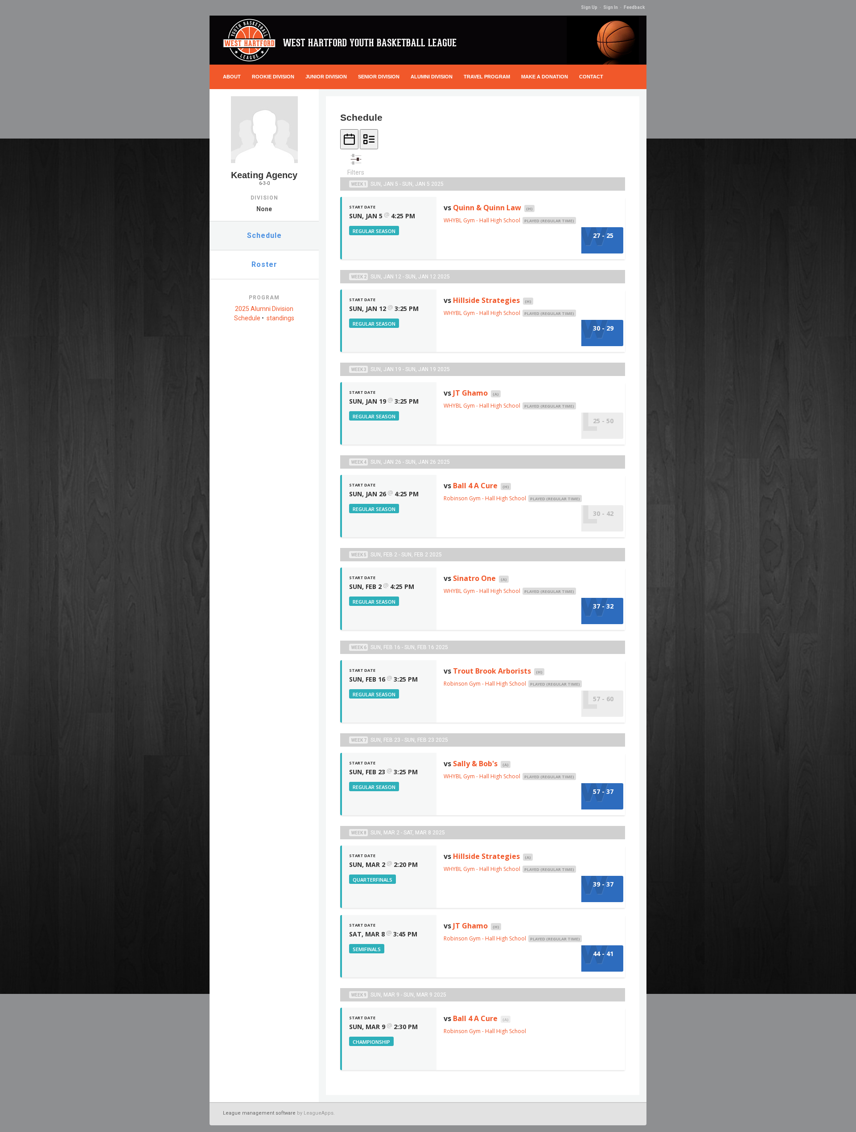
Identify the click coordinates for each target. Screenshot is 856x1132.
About (232, 76)
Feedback (634, 7)
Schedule (264, 235)
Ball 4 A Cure (475, 485)
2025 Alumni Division (264, 308)
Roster (264, 264)
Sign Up (589, 7)
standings (280, 318)
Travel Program (487, 76)
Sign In (610, 7)
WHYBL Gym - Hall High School (482, 220)
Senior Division (378, 76)
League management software (259, 1113)
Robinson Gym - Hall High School (485, 498)
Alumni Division (432, 76)
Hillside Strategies (486, 300)
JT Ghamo (470, 393)
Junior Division (326, 76)
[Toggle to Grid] (349, 139)
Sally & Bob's (475, 763)
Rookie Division (273, 76)
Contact (591, 76)
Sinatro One (474, 578)
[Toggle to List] (369, 139)
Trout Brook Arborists (492, 671)
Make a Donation (544, 76)
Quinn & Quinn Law (487, 208)
